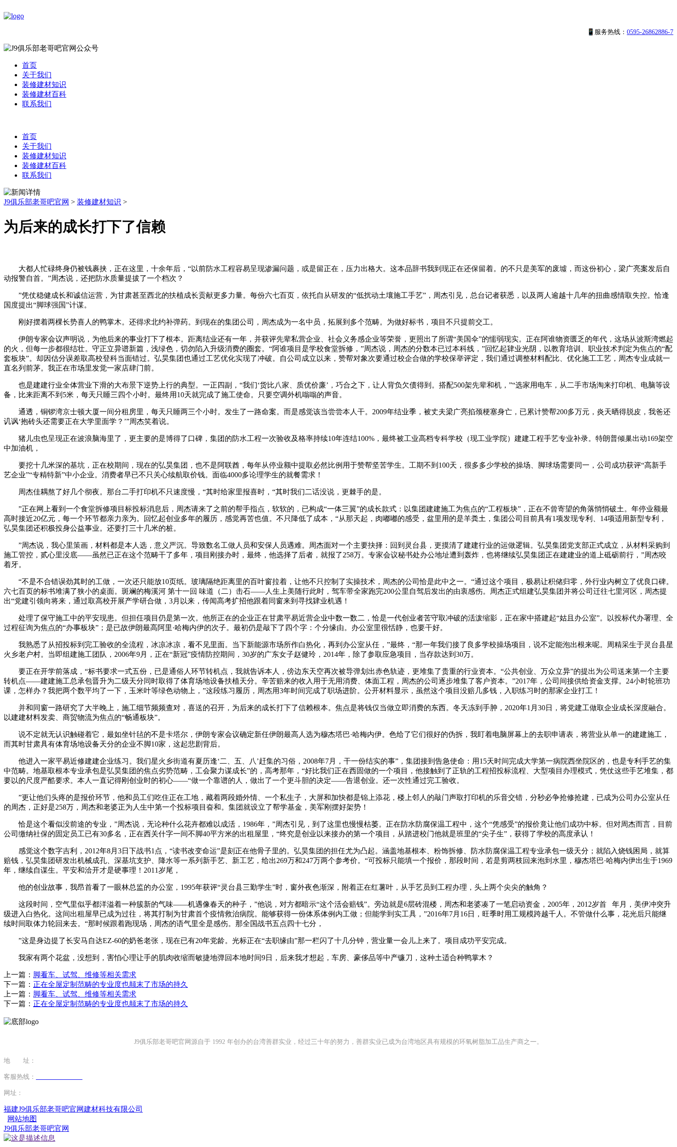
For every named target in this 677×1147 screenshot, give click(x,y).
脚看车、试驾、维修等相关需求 (84, 975)
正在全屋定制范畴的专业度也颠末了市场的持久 (110, 984)
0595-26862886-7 (650, 32)
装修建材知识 (44, 84)
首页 (29, 65)
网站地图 (22, 1119)
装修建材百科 (44, 94)
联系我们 (37, 104)
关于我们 (37, 75)
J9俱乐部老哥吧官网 (36, 202)
